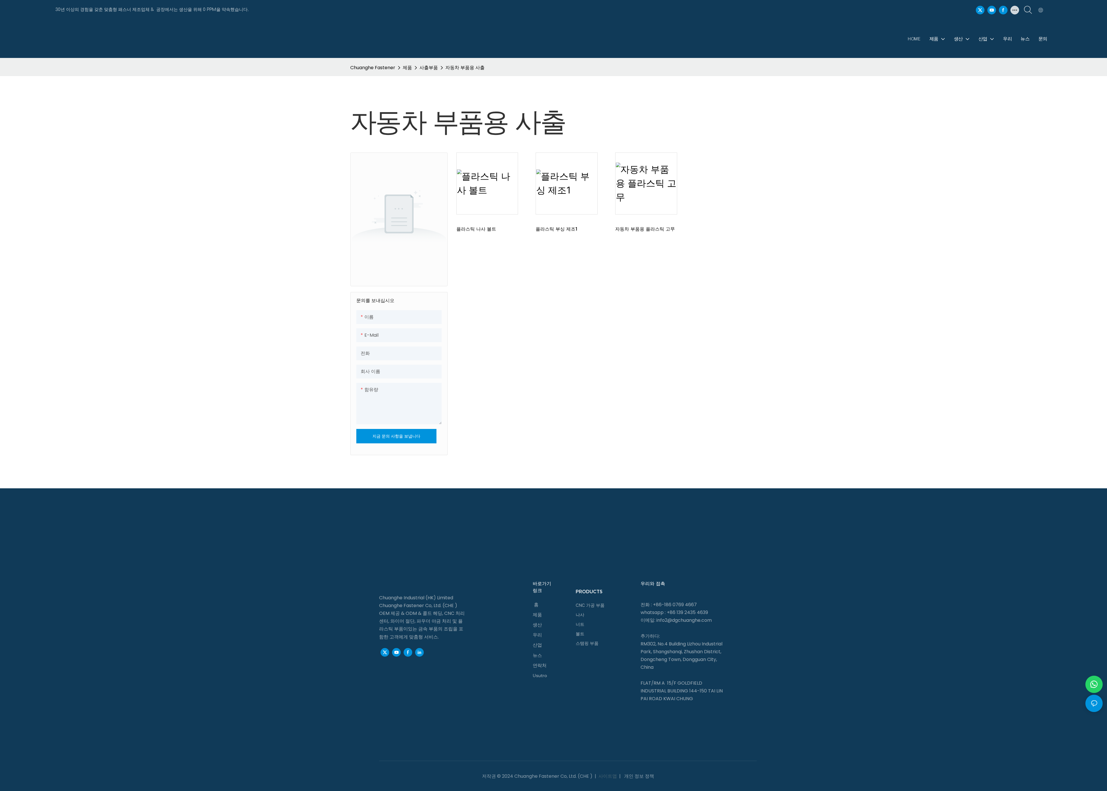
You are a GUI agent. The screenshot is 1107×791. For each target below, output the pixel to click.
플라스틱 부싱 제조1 (556, 228)
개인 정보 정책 (638, 776)
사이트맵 (607, 776)
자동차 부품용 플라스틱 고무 (645, 228)
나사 (580, 615)
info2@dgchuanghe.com (684, 620)
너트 (580, 624)
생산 (537, 625)
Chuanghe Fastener (372, 67)
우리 (537, 635)
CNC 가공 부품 (590, 605)
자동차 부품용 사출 (465, 67)
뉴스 (537, 655)
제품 (407, 67)
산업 (537, 645)
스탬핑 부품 (587, 643)
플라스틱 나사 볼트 (476, 228)
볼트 (580, 634)
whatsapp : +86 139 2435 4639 (674, 612)
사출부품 (428, 67)
